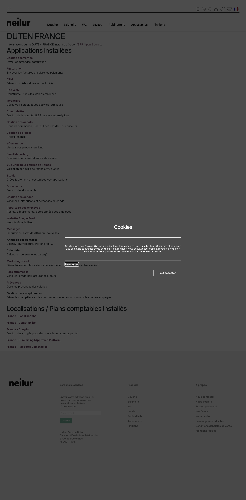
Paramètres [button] (71, 264)
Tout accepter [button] (167, 273)
